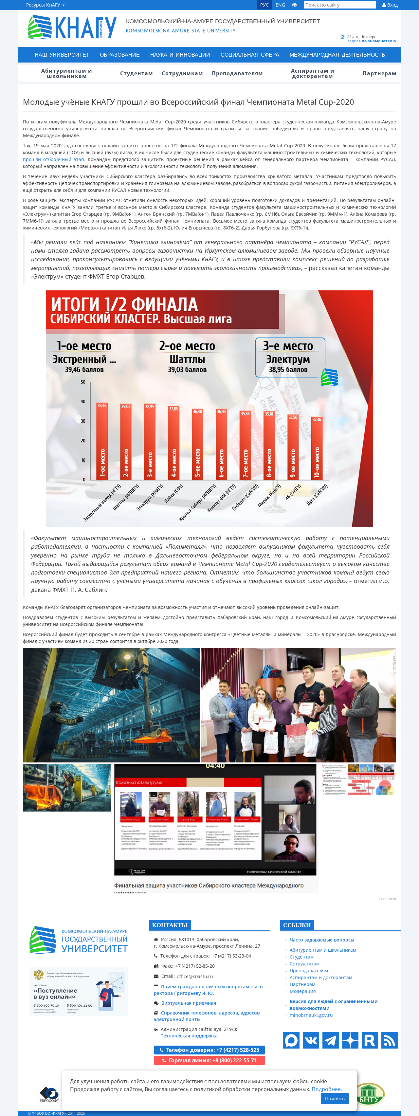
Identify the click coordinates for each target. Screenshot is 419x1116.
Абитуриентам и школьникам (323, 950)
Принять (335, 1098)
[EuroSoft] (49, 1094)
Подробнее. (327, 1089)
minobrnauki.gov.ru (311, 1015)
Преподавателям (309, 970)
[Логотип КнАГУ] (78, 940)
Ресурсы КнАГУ (44, 5)
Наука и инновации (180, 54)
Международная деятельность (337, 54)
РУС (264, 5)
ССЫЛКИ (297, 925)
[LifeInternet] (388, 1113)
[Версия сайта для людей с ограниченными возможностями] (295, 4)
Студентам (302, 957)
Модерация (303, 991)
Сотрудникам (304, 963)
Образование (120, 54)
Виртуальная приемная (188, 1003)
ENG (280, 5)
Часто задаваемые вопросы (322, 940)
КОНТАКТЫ (170, 925)
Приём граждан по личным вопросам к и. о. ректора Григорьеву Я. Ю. (209, 989)
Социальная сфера (250, 54)
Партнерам (302, 984)
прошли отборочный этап (53, 159)
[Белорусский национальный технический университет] (368, 1094)
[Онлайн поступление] (78, 991)
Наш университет (62, 54)
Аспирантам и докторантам (321, 977)
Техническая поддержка (189, 1036)
